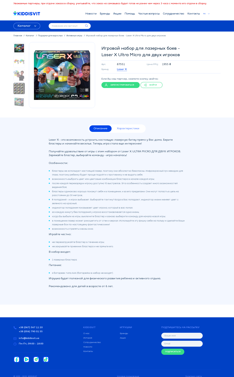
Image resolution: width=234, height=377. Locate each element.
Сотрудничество (173, 14)
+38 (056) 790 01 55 (31, 331)
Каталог (24, 26)
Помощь (130, 14)
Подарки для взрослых (50, 36)
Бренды (105, 14)
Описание (100, 128)
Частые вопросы (149, 14)
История (87, 338)
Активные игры (74, 36)
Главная (18, 36)
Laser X (122, 69)
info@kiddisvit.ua (29, 338)
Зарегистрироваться (122, 85)
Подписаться (173, 352)
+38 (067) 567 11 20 (31, 327)
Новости (91, 14)
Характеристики (128, 128)
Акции (117, 14)
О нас (86, 333)
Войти (153, 85)
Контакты (193, 14)
